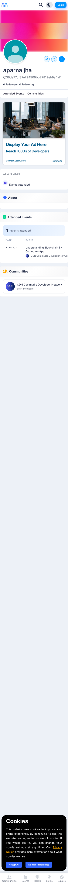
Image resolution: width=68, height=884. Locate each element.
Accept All (14, 864)
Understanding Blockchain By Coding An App (44, 249)
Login (61, 4)
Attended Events (19, 217)
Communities (18, 271)
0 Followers (10, 84)
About (12, 198)
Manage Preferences (38, 864)
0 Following (26, 84)
